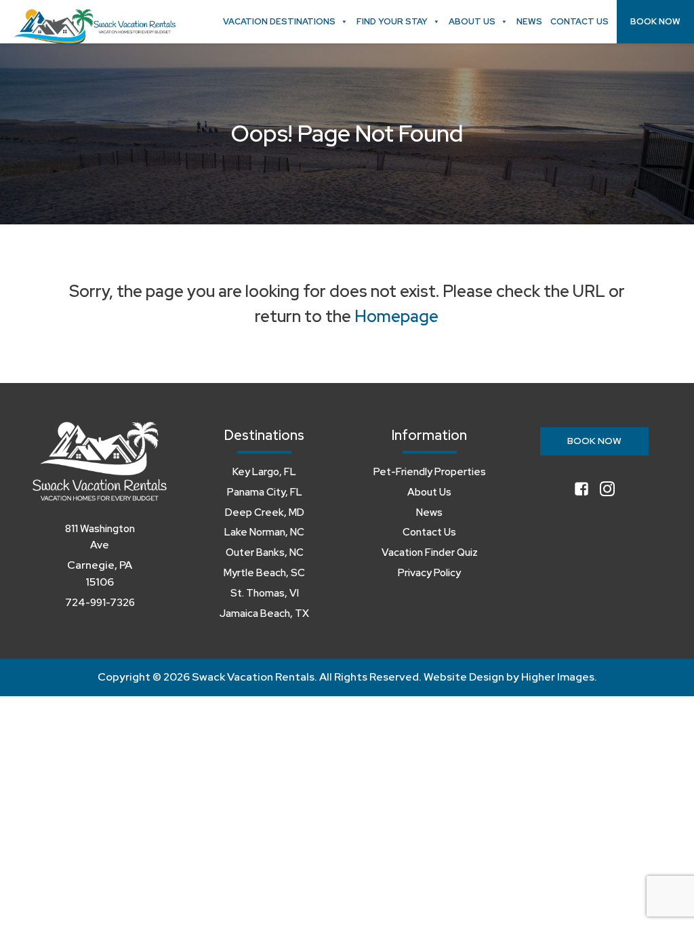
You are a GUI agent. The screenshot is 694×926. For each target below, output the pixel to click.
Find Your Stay (392, 21)
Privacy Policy (429, 573)
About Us (472, 21)
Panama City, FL (264, 492)
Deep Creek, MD (264, 512)
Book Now (655, 21)
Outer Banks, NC (265, 552)
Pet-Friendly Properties (429, 472)
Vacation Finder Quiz (430, 552)
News (529, 21)
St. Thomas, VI (264, 593)
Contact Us (579, 21)
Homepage (396, 316)
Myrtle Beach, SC (264, 573)
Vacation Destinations (279, 21)
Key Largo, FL (264, 472)
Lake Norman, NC (264, 532)
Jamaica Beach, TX (264, 613)
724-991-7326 (100, 602)
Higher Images (557, 677)
